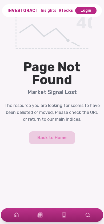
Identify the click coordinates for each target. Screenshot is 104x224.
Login (86, 10)
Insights (48, 10)
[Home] (16, 215)
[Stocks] (64, 215)
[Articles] (40, 215)
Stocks (65, 10)
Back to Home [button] (52, 137)
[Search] (88, 215)
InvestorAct (22, 10)
